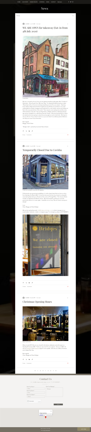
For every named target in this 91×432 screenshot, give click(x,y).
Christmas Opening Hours (37, 301)
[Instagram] (72, 2)
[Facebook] (69, 2)
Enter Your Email (30, 390)
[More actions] (67, 24)
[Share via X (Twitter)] (26, 131)
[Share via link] (32, 131)
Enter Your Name (30, 386)
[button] (33, 2)
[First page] (35, 371)
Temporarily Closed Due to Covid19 (42, 150)
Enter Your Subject (30, 394)
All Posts (18, 15)
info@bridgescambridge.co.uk (41, 382)
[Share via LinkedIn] (29, 131)
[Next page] (53, 371)
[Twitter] (71, 2)
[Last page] (56, 371)
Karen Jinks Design (46, 430)
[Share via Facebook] (23, 131)
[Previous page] (38, 371)
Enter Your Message (50, 386)
